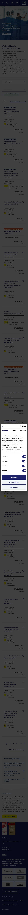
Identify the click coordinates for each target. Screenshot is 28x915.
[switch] (24, 461)
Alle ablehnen (14, 487)
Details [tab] (14, 430)
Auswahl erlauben (14, 482)
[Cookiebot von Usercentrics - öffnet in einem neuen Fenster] (20, 426)
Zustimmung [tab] (5, 430)
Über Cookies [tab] (22, 430)
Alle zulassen (14, 477)
